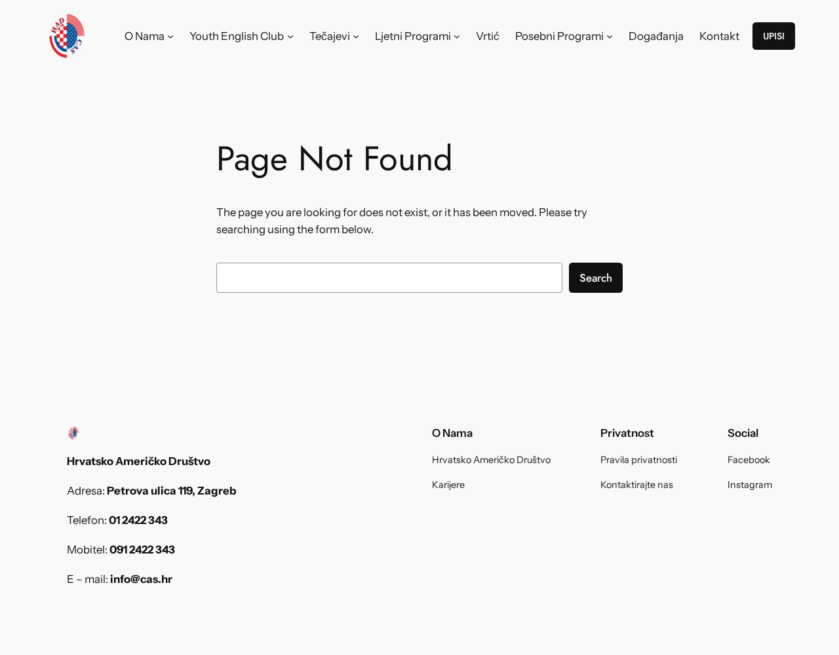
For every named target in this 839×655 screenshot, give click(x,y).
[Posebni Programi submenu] (609, 36)
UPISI (774, 36)
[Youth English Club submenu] (290, 36)
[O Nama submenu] (170, 36)
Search (595, 278)
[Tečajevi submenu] (356, 36)
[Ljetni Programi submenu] (457, 36)
